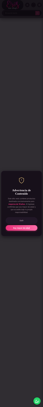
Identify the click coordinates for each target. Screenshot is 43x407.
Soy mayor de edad (21, 228)
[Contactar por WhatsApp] (37, 401)
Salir (22, 220)
